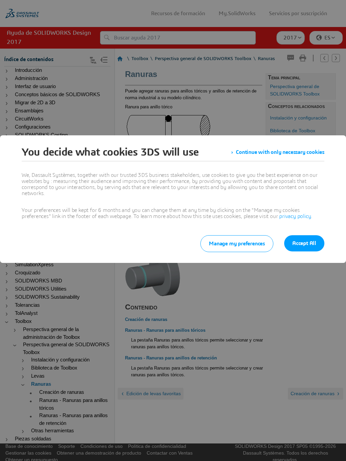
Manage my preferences (237, 243)
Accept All (304, 243)
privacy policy (295, 216)
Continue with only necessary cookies (280, 152)
